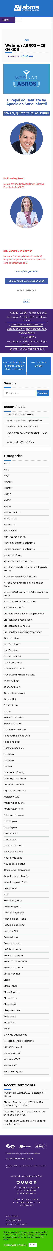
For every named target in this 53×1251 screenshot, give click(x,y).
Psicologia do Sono (14, 924)
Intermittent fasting (14, 772)
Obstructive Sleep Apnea (17, 870)
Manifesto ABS (11, 796)
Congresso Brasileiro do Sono (19, 674)
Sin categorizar (12, 973)
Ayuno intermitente (14, 607)
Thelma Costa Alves (14, 1102)
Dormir (7, 711)
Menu (6, 19)
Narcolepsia (10, 821)
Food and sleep (12, 741)
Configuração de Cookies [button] (15, 1245)
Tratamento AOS (13, 1047)
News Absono (11, 833)
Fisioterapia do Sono (15, 729)
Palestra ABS (10, 888)
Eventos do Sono (16, 328)
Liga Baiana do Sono (15, 790)
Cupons (8, 1092)
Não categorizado (36, 328)
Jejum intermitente (14, 784)
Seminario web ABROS (15, 961)
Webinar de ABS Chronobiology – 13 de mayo (27, 434)
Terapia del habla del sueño (19, 1040)
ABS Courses (10, 518)
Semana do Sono (13, 955)
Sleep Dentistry (12, 992)
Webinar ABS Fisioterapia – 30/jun (24, 420)
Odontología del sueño (16, 876)
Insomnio (9, 760)
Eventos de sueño (13, 717)
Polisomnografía (13, 900)
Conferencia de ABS (14, 668)
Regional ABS (11, 931)
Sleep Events (10, 998)
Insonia (8, 766)
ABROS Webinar (12, 512)
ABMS (7, 463)
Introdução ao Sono (15, 778)
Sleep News (10, 1016)
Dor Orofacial (11, 705)
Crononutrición (12, 686)
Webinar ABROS (26, 333)
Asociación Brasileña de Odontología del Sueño (26, 569)
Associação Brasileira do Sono (27, 324)
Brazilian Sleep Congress (17, 625)
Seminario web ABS (14, 967)
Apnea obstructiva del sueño (19, 542)
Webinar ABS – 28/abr (38, 364)
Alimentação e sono (15, 536)
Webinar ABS (10, 1065)
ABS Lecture (10, 524)
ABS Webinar (10, 530)
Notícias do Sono (13, 857)
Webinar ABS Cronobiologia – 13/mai (23, 1104)
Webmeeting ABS (13, 1071)
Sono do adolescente (15, 1034)
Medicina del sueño (14, 802)
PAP (6, 894)
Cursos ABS (10, 699)
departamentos (13, 1220)
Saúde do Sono (12, 949)
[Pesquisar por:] (20, 393)
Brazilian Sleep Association (18, 619)
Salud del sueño (12, 943)
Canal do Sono (12, 638)
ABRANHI (8, 481)
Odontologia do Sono (15, 882)
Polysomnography (14, 912)
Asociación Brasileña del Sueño (20, 576)
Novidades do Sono (14, 863)
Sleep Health (10, 1004)
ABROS (23, 312)
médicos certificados (16, 1224)
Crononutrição (12, 680)
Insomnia (9, 754)
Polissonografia (12, 906)
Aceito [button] (32, 1245)
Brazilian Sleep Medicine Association (23, 632)
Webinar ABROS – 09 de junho (22, 426)
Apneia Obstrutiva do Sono (18, 561)
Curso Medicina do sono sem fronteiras (24, 1113)
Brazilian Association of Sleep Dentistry (24, 613)
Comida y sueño (13, 662)
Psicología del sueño (15, 918)
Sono (7, 1028)
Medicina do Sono (13, 809)
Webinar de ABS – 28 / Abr (20, 442)
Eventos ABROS (18, 348)
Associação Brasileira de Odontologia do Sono (27, 319)
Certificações (11, 650)
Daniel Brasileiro (12, 1111)
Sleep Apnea (11, 986)
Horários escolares (14, 748)
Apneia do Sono (37, 312)
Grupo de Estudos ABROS (20, 414)
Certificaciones (12, 644)
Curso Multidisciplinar (15, 693)
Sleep (7, 979)
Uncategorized (12, 1053)
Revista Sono (11, 937)
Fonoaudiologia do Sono (17, 735)
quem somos (12, 1216)
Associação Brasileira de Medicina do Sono (24, 584)
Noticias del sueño (14, 845)
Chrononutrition (12, 656)
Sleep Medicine (12, 1010)
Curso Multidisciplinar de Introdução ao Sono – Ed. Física (14, 366)
